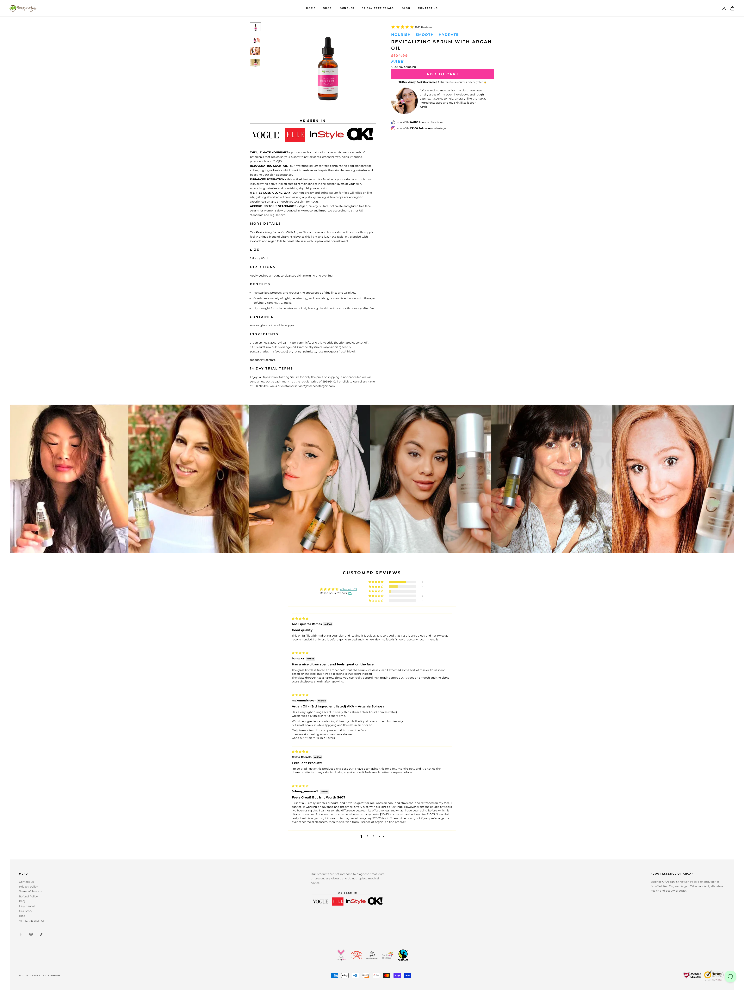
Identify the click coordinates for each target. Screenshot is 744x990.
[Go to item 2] (255, 38)
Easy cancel (27, 906)
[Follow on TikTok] (41, 934)
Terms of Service (30, 891)
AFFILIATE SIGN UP (32, 920)
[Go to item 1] (255, 26)
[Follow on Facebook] (21, 934)
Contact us (26, 881)
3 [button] (374, 836)
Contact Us (428, 8)
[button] (376, 582)
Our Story (25, 911)
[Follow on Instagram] (31, 934)
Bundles (347, 8)
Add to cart (442, 74)
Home (310, 8)
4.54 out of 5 (348, 589)
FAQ (22, 901)
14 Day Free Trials (378, 8)
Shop (327, 8)
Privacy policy (28, 886)
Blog (406, 8)
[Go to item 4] (255, 62)
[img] (300, 618)
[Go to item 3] (255, 50)
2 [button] (367, 836)
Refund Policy (28, 896)
